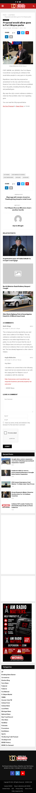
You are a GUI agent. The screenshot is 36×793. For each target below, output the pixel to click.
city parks (6, 174)
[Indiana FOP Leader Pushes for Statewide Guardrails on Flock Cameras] (6, 506)
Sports (3, 734)
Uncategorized (6, 739)
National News (5, 714)
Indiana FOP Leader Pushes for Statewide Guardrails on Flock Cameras (22, 505)
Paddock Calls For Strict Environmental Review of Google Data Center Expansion (23, 472)
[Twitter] (17, 773)
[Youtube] (23, 773)
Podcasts (4, 725)
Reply (31, 326)
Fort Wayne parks (8, 177)
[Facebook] (12, 773)
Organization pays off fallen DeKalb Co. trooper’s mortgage (17, 259)
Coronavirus (5, 677)
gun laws (18, 177)
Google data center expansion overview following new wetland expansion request (23, 460)
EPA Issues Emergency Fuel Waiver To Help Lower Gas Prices (23, 483)
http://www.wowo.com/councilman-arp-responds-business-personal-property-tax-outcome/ (18, 381)
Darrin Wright (7, 28)
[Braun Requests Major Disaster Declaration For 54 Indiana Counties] (6, 494)
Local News (6, 19)
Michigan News (6, 711)
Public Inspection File (17, 791)
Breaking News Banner (8, 674)
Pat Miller (4, 723)
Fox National (5, 691)
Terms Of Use (28, 788)
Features (4, 689)
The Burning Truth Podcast (9, 737)
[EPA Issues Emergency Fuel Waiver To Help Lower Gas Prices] (6, 484)
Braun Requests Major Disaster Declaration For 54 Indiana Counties (22, 494)
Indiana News (5, 706)
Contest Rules (6, 788)
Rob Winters (5, 731)
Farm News (5, 683)
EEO (13, 788)
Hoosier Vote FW (6, 700)
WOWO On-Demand (7, 745)
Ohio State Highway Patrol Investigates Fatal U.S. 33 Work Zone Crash (17, 315)
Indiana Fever (5, 703)
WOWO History (6, 742)
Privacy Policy (19, 788)
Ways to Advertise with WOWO (22, 786)
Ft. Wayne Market (6, 694)
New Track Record (7, 717)
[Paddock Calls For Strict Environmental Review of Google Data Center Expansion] (6, 473)
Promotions (5, 728)
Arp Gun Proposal (8, 106)
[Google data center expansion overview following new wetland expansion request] (6, 461)
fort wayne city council (18, 174)
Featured (4, 686)
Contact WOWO (8, 786)
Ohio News (4, 720)
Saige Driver (19, 106)
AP (2, 672)
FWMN (3, 697)
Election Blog (5, 680)
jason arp (25, 177)
